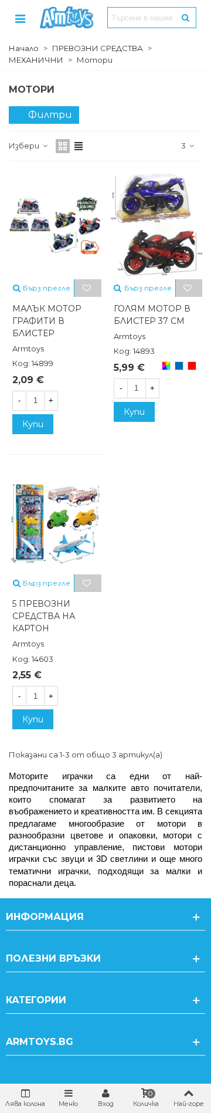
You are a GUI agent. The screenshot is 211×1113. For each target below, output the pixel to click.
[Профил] (20, 17)
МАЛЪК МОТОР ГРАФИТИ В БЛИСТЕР (46, 321)
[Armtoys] (66, 17)
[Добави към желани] (87, 288)
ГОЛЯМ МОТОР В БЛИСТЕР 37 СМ (152, 314)
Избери (25, 145)
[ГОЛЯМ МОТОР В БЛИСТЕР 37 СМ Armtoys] (156, 225)
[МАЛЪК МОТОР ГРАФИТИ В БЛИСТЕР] (55, 225)
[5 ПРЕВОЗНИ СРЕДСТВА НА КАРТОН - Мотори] (55, 520)
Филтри (50, 114)
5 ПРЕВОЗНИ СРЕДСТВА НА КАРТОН (43, 616)
